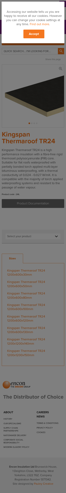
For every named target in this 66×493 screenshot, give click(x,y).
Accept (34, 34)
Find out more (39, 24)
